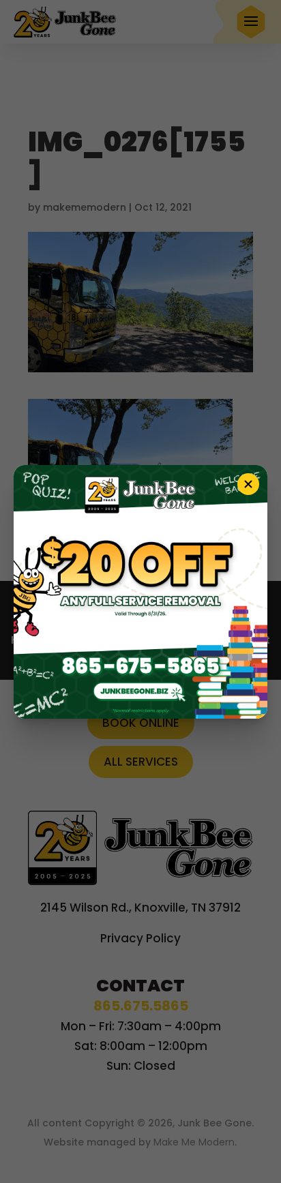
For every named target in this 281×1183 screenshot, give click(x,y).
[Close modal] (248, 484)
